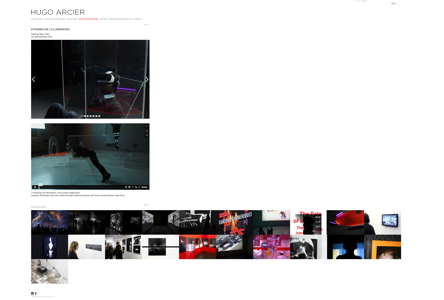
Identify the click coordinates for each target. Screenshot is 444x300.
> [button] (147, 79)
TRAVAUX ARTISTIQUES (55, 19)
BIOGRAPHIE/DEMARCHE (120, 19)
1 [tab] (82, 116)
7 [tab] (99, 116)
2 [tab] (85, 116)
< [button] (34, 79)
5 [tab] (93, 116)
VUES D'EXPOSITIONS (89, 19)
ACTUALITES (37, 19)
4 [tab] (90, 116)
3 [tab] (88, 116)
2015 (44, 207)
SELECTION (72, 19)
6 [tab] (96, 116)
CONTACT (137, 19)
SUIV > (147, 25)
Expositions (36, 207)
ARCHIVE (104, 19)
